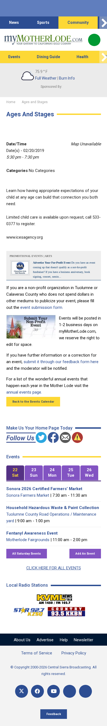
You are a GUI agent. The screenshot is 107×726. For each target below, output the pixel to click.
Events (14, 57)
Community (78, 22)
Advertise (45, 639)
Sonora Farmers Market (27, 495)
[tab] (15, 473)
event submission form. (41, 307)
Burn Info (67, 78)
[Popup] (94, 40)
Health (82, 57)
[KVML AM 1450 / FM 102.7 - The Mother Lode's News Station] (54, 597)
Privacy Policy (73, 653)
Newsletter (83, 639)
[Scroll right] (103, 22)
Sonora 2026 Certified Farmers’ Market (44, 488)
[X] (21, 691)
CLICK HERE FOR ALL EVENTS (53, 568)
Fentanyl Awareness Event (32, 533)
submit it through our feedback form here (61, 361)
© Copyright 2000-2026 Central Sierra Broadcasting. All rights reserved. (53, 670)
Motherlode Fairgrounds (27, 539)
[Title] (85, 691)
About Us (22, 639)
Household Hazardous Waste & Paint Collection (52, 507)
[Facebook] (37, 691)
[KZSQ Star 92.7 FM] (27, 610)
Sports (43, 22)
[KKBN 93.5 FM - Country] (66, 610)
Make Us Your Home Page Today (39, 428)
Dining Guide (48, 57)
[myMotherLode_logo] (43, 39)
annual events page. (24, 392)
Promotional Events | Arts (31, 256)
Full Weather (46, 78)
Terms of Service (36, 653)
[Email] (69, 691)
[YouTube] (53, 691)
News (14, 22)
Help (64, 639)
